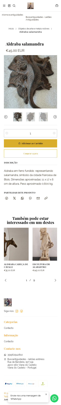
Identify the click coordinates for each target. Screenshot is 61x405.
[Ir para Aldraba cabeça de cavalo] (16, 244)
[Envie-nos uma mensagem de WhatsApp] (54, 398)
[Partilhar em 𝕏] (14, 198)
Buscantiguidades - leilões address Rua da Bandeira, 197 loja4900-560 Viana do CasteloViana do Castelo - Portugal (25, 363)
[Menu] (4, 5)
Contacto (9, 328)
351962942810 (15, 354)
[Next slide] (54, 116)
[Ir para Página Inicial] (30, 5)
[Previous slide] (6, 116)
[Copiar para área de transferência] (46, 198)
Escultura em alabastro (41, 265)
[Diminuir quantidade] (7, 133)
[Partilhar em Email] (38, 198)
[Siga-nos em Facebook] (21, 311)
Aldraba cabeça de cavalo (16, 265)
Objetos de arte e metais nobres (33, 29)
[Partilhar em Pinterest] (30, 198)
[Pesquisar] (14, 5)
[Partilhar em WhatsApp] (22, 198)
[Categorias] (9, 5)
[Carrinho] (57, 5)
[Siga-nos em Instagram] (16, 311)
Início (11, 29)
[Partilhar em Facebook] (6, 198)
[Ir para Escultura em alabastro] (45, 244)
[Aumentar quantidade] (54, 133)
